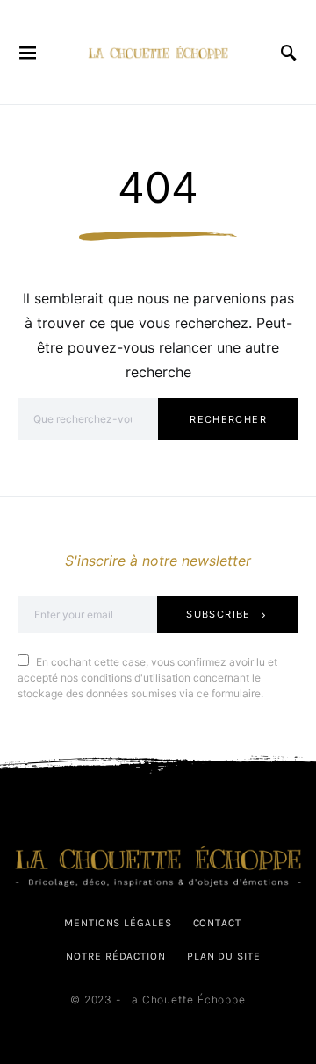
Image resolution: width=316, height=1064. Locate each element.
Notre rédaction (116, 956)
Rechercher (228, 419)
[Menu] (29, 53)
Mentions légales (117, 923)
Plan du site (224, 956)
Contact (217, 923)
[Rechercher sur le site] (289, 53)
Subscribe (218, 614)
